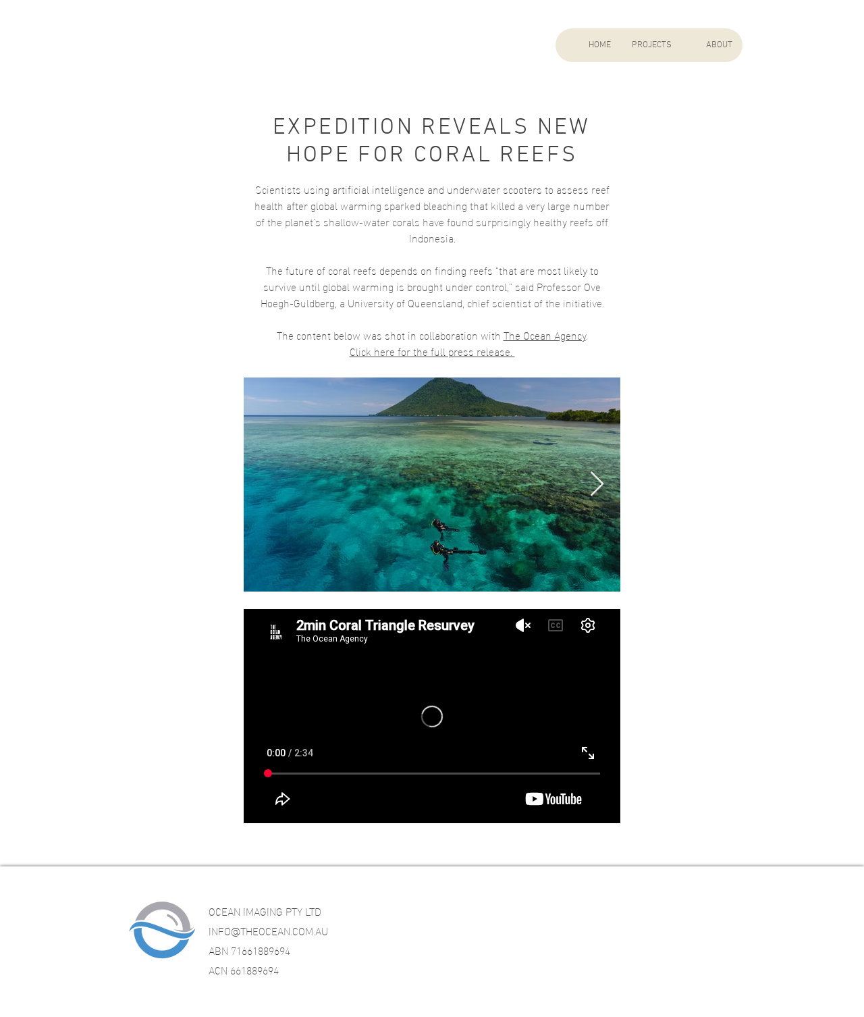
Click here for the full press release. (432, 351)
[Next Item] (597, 484)
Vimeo (748, 917)
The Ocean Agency (545, 334)
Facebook (557, 917)
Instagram (656, 917)
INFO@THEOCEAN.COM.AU (268, 930)
